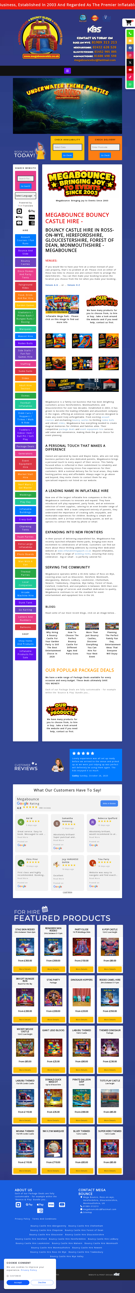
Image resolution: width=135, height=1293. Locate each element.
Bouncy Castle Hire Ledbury (103, 1239)
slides (62, 423)
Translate (28, 205)
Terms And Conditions (44, 1219)
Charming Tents (26, 528)
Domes (25, 395)
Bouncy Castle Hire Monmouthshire (50, 1247)
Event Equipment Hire (25, 463)
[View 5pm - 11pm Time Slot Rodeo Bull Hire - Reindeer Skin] (53, 947)
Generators (26, 453)
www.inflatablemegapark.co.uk (74, 550)
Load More (67, 892)
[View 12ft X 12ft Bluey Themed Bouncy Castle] (82, 1148)
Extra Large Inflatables (25, 545)
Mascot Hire (25, 336)
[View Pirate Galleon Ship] (82, 1098)
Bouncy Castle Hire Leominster (33, 1243)
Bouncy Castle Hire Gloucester (46, 1234)
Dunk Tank (25, 602)
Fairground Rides (25, 286)
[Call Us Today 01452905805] (95, 52)
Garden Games (25, 305)
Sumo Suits (25, 371)
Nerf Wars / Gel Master (25, 486)
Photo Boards (25, 554)
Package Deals (25, 446)
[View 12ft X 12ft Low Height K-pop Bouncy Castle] (110, 947)
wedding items (82, 554)
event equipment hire (92, 429)
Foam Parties (26, 536)
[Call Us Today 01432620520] (95, 47)
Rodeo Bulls (25, 343)
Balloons (25, 627)
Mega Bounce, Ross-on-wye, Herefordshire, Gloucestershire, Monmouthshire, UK (100, 1200)
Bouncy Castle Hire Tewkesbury (86, 1252)
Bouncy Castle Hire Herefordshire (67, 1239)
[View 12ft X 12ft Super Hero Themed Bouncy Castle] (110, 1148)
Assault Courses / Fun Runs (25, 240)
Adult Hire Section (25, 387)
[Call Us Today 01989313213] (95, 42)
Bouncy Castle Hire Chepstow (46, 1230)
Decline (42, 1282)
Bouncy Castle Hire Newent (87, 1247)
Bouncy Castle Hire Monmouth (101, 1243)
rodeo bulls (108, 420)
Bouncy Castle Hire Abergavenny (48, 1226)
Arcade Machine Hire (25, 594)
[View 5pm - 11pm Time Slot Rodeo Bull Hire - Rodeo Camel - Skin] (110, 997)
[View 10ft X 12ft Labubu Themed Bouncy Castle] (82, 1048)
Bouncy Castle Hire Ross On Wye (48, 1252)
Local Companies (25, 584)
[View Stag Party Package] (53, 997)
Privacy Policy (22, 1219)
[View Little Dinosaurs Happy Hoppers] (82, 997)
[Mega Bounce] (40, 37)
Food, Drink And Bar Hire (25, 297)
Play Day (25, 501)
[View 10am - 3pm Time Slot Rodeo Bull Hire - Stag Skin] (25, 947)
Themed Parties (25, 573)
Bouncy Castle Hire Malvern (67, 1243)
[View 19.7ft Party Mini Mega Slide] (82, 947)
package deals (67, 429)
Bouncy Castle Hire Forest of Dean (84, 1230)
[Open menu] (67, 71)
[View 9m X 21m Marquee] (53, 1148)
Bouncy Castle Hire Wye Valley (67, 1256)
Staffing (26, 363)
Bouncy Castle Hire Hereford (31, 1239)
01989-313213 (91, 1206)
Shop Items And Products (25, 642)
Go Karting (25, 609)
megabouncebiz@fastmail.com (99, 1209)
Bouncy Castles (25, 262)
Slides (25, 378)
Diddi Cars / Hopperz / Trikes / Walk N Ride (25, 418)
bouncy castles (81, 420)
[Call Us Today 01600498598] (95, 56)
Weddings (26, 494)
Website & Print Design (101, 1275)
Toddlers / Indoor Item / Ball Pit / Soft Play (25, 434)
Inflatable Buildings (26, 511)
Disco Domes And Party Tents (25, 274)
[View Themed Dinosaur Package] (110, 1048)
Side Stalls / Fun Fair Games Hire (25, 353)
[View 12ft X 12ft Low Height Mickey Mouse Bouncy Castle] (25, 1048)
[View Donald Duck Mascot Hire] (53, 1098)
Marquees (26, 329)
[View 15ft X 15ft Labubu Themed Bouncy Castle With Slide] (25, 1098)
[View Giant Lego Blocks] (53, 1048)
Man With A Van (25, 563)
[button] (32, 837)
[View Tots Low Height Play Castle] (110, 1098)
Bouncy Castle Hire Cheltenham (85, 1226)
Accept (18, 1282)
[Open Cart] (129, 23)
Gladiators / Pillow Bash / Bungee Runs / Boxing (25, 317)
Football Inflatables (25, 404)
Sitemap (87, 1212)
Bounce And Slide (25, 252)
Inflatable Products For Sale (25, 654)
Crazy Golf (25, 519)
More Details (25, 969)
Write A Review (109, 803)
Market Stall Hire (25, 476)
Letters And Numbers (25, 618)
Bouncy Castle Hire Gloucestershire (84, 1234)
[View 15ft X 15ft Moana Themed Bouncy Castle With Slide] (25, 1148)
